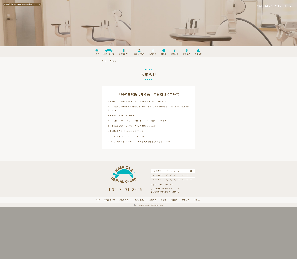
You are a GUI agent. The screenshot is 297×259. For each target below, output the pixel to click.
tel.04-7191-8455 (274, 6)
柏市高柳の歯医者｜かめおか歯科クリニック (125, 131)
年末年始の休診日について (121, 142)
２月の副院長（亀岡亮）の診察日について (155, 142)
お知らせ (140, 137)
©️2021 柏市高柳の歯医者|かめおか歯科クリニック (148, 205)
